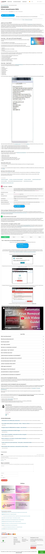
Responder (2, 460)
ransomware (30, 24)
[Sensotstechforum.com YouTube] (40, 1)
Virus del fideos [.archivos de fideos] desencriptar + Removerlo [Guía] (14, 519)
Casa (2, 5)
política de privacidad (28, 19)
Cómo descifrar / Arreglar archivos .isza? (7, 182)
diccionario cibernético (17, 541)
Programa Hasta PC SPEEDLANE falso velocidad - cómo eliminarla (14, 427)
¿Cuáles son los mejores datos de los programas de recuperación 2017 (17, 512)
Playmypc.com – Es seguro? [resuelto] (11, 514)
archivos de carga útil (19, 64)
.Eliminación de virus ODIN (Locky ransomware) (11, 420)
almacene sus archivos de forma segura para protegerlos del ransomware (14, 212)
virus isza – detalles (4, 181)
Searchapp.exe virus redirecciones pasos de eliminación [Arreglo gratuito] (15, 523)
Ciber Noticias (9, 1)
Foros (14, 544)
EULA (23, 19)
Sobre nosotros (10, 398)
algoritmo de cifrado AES (21, 152)
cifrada (3, 168)
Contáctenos (24, 541)
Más (22, 537)
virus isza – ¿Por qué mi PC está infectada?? (16, 179)
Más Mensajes (7, 412)
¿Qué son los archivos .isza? (36, 179)
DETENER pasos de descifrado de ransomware (26, 226)
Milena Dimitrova (5, 11)
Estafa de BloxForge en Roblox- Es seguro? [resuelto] (13, 521)
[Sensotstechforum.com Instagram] (41, 1)
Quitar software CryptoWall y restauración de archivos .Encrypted (14, 434)
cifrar (39, 172)
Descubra (15, 537)
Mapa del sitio (16, 539)
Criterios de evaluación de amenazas (29, 251)
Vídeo (14, 543)
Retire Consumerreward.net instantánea (11, 528)
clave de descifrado (26, 225)
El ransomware (5, 5)
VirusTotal (37, 190)
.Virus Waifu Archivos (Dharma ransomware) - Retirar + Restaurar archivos (15, 423)
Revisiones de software (17, 542)
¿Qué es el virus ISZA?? (4, 179)
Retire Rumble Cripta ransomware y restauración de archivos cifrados (15, 446)
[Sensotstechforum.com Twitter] (37, 1)
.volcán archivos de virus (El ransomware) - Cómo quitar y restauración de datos (17, 442)
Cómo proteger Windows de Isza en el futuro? (15, 181)
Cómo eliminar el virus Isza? (28, 181)
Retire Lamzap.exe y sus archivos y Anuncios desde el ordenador (14, 438)
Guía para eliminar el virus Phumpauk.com (11, 525)
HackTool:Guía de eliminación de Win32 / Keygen (11, 430)
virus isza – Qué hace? (27, 179)
